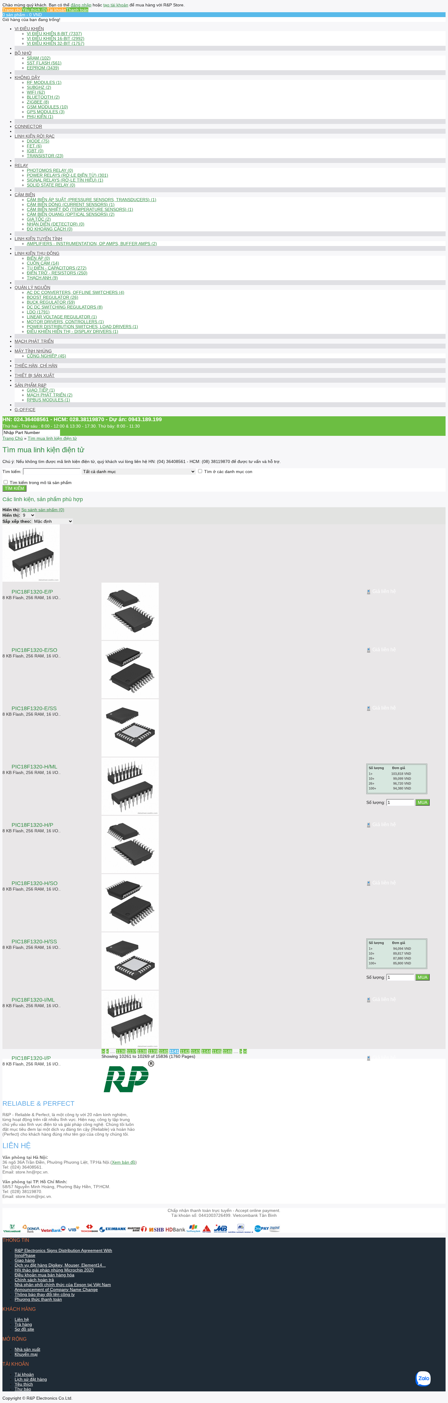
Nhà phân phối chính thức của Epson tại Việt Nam (63, 1284)
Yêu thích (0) (34, 9)
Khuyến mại (26, 1354)
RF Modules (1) (44, 82)
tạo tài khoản (115, 4)
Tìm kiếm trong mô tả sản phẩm (41, 482)
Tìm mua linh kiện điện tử (52, 438)
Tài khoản (56, 9)
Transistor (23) (45, 155)
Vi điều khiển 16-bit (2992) (55, 38)
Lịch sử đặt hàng (31, 1379)
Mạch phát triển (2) (50, 394)
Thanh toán (77, 9)
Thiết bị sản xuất (35, 375)
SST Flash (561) (44, 62)
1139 (153, 1051)
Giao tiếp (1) (41, 390)
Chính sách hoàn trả (34, 1279)
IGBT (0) (35, 150)
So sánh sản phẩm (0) (42, 509)
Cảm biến (25, 194)
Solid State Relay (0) (51, 185)
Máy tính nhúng (33, 351)
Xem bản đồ (123, 1162)
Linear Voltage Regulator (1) (62, 316)
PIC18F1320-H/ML (34, 767)
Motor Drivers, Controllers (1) (65, 321)
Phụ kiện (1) (40, 116)
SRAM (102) (39, 58)
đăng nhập (81, 4)
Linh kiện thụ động (37, 253)
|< (103, 1051)
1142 (185, 1051)
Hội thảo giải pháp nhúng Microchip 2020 (54, 1269)
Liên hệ (22, 1319)
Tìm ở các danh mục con (228, 471)
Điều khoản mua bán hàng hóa (44, 1274)
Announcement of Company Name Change (56, 1289)
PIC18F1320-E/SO (34, 650)
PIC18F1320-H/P (32, 825)
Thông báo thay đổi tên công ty (45, 1294)
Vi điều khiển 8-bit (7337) (54, 33)
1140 (163, 1051)
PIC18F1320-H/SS (34, 941)
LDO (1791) (38, 311)
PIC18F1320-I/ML (33, 1000)
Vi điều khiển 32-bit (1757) (55, 43)
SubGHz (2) (39, 87)
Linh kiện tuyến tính (38, 238)
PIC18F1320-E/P (32, 592)
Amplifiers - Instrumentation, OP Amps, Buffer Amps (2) (92, 243)
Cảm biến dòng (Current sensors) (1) (71, 204)
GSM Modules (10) (47, 106)
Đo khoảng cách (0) (50, 228)
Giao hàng (25, 1260)
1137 (131, 1051)
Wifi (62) (36, 92)
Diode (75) (38, 141)
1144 (206, 1051)
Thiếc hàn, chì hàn (36, 365)
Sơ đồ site (24, 1329)
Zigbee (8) (38, 101)
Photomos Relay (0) (50, 170)
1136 (121, 1051)
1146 (227, 1051)
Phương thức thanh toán (38, 1299)
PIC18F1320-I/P (31, 1058)
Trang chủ (12, 9)
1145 (217, 1051)
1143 (195, 1051)
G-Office (25, 409)
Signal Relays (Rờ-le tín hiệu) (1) (65, 180)
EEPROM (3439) (43, 67)
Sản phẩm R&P (30, 385)
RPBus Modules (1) (48, 399)
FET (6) (34, 145)
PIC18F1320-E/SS (34, 708)
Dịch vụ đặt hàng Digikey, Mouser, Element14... (60, 1265)
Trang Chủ (12, 438)
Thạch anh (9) (42, 277)
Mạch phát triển (34, 341)
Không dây (27, 77)
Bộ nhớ (23, 53)
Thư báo (23, 1389)
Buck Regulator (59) (51, 302)
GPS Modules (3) (46, 111)
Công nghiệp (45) (46, 355)
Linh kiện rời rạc (35, 136)
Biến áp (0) (38, 258)
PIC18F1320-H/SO (35, 883)
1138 (142, 1051)
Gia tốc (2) (39, 219)
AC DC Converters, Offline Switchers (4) (75, 292)
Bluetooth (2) (43, 97)
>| (245, 1051)
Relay (21, 165)
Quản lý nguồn (32, 287)
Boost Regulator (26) (52, 297)
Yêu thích (24, 1384)
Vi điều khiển (29, 28)
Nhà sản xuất (27, 1349)
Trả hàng (23, 1324)
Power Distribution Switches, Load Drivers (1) (82, 326)
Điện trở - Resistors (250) (57, 272)
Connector (28, 126)
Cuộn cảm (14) (43, 263)
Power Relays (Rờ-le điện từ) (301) (67, 175)
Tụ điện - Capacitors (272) (57, 268)
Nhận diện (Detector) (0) (55, 224)
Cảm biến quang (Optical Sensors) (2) (71, 214)
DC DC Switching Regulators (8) (65, 307)
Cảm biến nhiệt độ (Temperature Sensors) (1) (80, 209)
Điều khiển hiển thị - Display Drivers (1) (72, 331)
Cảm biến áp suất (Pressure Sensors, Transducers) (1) (91, 199)
